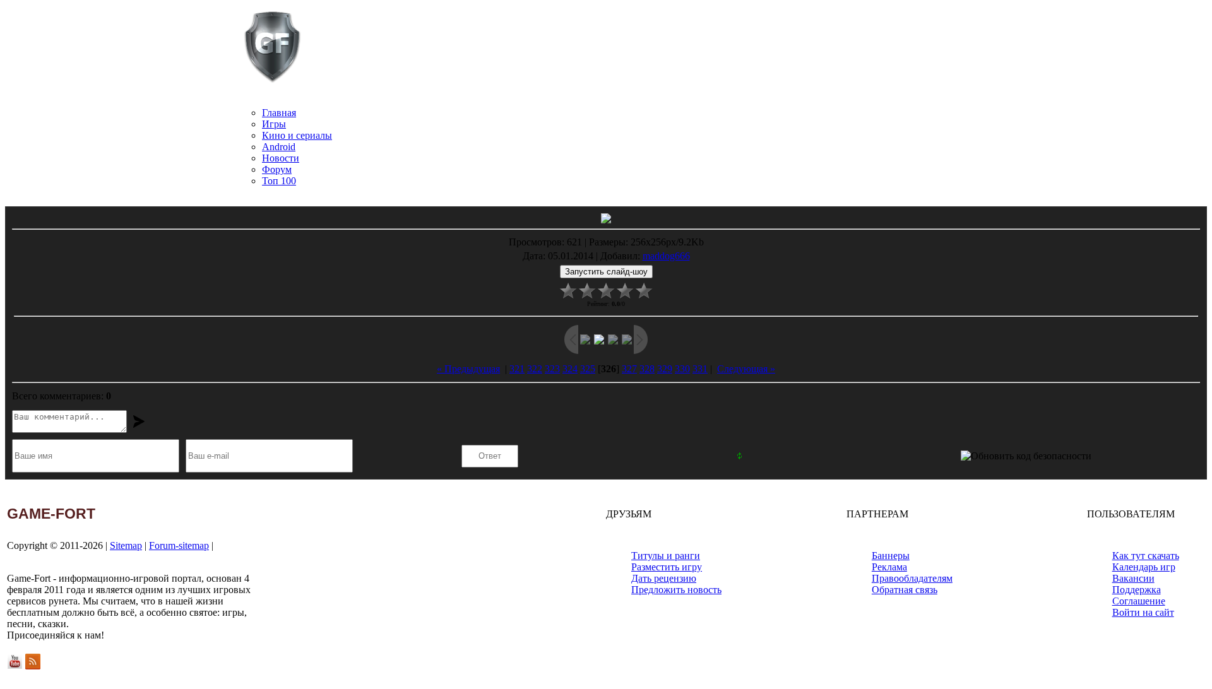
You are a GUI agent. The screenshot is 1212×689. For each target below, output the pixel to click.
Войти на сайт (1143, 612)
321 (517, 368)
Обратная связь (904, 589)
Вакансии (1133, 578)
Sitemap (126, 545)
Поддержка (1136, 589)
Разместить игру (666, 567)
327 (629, 368)
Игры (274, 124)
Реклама (889, 567)
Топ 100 (279, 180)
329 (664, 368)
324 (570, 368)
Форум (277, 169)
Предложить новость (676, 589)
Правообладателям (912, 578)
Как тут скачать (1145, 555)
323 (552, 368)
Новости (280, 158)
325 (587, 368)
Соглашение (1138, 601)
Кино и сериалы (297, 135)
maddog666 (666, 255)
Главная (279, 112)
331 (700, 368)
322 (534, 368)
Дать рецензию (663, 578)
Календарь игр (1143, 567)
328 (647, 368)
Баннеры (891, 555)
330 (682, 368)
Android (278, 146)
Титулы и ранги (665, 555)
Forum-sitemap (179, 545)
